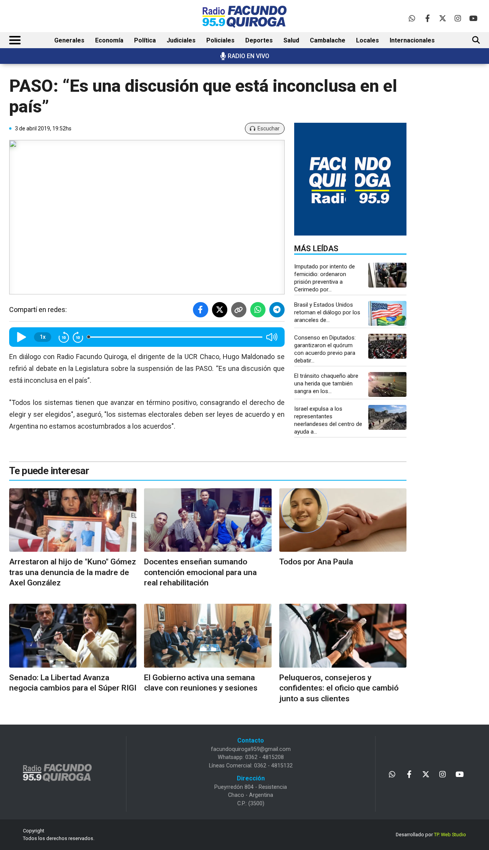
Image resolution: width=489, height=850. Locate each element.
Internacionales (412, 40)
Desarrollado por (431, 834)
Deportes (259, 40)
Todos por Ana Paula (316, 561)
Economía (109, 40)
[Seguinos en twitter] (442, 18)
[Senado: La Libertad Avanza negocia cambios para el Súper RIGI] (72, 636)
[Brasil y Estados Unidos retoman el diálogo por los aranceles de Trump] (387, 313)
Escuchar (268, 128)
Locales (367, 40)
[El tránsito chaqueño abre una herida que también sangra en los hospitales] (387, 384)
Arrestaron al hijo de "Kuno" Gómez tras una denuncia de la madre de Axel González (72, 572)
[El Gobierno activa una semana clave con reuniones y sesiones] (207, 636)
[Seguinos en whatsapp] (412, 18)
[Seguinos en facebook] (427, 18)
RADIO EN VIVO (248, 56)
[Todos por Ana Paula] (342, 520)
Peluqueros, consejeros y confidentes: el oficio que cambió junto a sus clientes (338, 688)
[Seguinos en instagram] (458, 18)
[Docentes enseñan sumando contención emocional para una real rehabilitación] (207, 520)
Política (145, 40)
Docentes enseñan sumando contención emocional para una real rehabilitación (200, 572)
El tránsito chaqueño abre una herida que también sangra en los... (326, 383)
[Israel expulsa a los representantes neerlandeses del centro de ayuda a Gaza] (387, 417)
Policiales (220, 40)
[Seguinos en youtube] (473, 18)
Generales (69, 40)
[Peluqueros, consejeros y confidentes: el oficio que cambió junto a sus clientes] (342, 636)
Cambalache (327, 40)
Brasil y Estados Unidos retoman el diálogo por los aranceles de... (327, 312)
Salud (291, 40)
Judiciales (181, 40)
